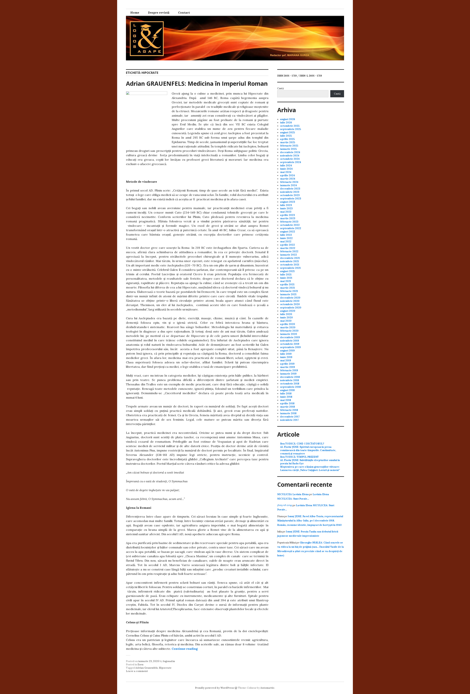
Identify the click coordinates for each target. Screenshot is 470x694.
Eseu (140, 664)
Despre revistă (158, 12)
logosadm (169, 661)
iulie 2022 (286, 234)
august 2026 (287, 119)
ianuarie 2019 (288, 373)
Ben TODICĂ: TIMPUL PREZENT (299, 456)
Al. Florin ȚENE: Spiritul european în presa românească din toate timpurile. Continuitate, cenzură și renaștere (308, 450)
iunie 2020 (286, 317)
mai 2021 (285, 281)
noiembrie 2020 (289, 301)
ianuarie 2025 (288, 149)
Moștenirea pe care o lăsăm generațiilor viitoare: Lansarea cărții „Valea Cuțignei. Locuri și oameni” (310, 468)
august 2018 (287, 390)
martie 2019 (287, 367)
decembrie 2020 (290, 297)
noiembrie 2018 (289, 380)
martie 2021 (287, 287)
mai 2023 (285, 211)
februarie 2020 (289, 330)
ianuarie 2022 (288, 254)
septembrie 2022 (290, 228)
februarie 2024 (289, 182)
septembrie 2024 (290, 162)
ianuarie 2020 (288, 334)
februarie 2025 (289, 145)
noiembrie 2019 (289, 340)
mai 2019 (285, 360)
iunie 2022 (286, 238)
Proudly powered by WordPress (214, 687)
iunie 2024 (286, 168)
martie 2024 (287, 178)
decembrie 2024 (290, 152)
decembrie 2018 (290, 377)
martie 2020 (287, 327)
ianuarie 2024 (288, 185)
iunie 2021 (286, 277)
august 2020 (287, 310)
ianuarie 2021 (288, 294)
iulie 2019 (286, 353)
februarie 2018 (289, 410)
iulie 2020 (286, 314)
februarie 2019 (289, 370)
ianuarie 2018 (288, 413)
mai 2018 (285, 400)
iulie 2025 (286, 135)
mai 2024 (285, 172)
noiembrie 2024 (289, 155)
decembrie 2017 (290, 416)
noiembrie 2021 (289, 261)
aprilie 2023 (287, 215)
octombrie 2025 (289, 125)
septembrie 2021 (290, 268)
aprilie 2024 (287, 175)
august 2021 (287, 271)
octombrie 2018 (289, 383)
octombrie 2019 (289, 344)
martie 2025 (287, 142)
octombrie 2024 (290, 158)
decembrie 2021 (290, 258)
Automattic (267, 687)
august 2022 (287, 231)
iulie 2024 (286, 165)
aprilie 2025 (287, 139)
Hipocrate (165, 667)
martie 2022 (287, 248)
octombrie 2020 (290, 304)
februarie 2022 (289, 251)
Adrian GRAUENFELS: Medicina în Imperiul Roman (197, 83)
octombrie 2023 (290, 195)
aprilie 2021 (287, 284)
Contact (184, 12)
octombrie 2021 (289, 264)
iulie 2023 (286, 205)
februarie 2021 (289, 291)
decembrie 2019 (290, 337)
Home (134, 12)
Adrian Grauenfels (146, 667)
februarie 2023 (289, 221)
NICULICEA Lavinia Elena (293, 494)
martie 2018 (287, 406)
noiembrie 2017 (289, 420)
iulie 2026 (286, 122)
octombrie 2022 (290, 225)
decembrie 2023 (290, 188)
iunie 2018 (286, 396)
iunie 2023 (286, 208)
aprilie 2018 (287, 403)
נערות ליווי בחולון (284, 505)
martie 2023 (287, 218)
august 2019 (287, 350)
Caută (280, 88)
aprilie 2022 (287, 244)
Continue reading (185, 648)
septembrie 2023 (290, 198)
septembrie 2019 (290, 347)
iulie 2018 (286, 393)
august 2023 (287, 201)
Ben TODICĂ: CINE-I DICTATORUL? (302, 443)
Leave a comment (137, 671)
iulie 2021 (286, 274)
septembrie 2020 (290, 307)
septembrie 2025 (290, 129)
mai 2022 (285, 241)
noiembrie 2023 (289, 192)
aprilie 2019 (287, 363)
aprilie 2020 (287, 324)
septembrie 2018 (290, 386)
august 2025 (287, 132)
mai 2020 (286, 320)
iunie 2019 (286, 357)
